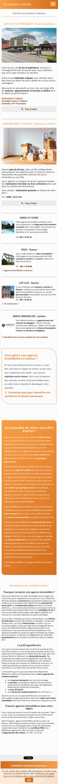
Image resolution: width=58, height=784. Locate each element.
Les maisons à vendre (17, 4)
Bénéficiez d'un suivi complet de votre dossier (26, 337)
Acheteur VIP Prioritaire (14, 103)
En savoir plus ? (11, 303)
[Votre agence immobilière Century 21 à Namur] (29, 45)
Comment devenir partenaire (29, 765)
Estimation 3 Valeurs (12, 98)
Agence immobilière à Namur (18, 270)
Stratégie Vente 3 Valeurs (14, 101)
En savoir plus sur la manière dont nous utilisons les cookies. (29, 774)
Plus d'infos (30, 109)
